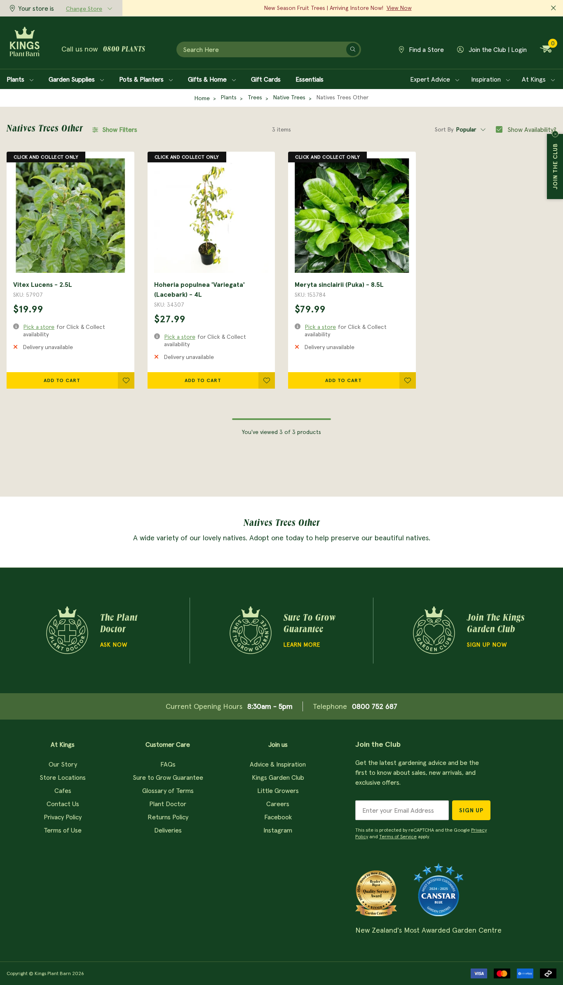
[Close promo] (553, 8)
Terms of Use (63, 830)
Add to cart (62, 380)
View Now (399, 8)
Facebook (278, 817)
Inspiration (486, 79)
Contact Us (63, 804)
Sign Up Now (487, 644)
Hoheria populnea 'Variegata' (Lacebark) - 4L (199, 289)
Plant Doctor (167, 804)
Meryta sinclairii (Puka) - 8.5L (339, 284)
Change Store (84, 8)
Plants (16, 79)
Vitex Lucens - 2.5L (42, 284)
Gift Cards (266, 79)
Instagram (277, 830)
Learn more (302, 644)
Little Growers (278, 790)
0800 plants (124, 50)
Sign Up (471, 810)
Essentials (310, 79)
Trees (255, 97)
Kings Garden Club (278, 777)
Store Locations (63, 777)
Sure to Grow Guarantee (168, 777)
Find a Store (425, 49)
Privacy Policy (63, 817)
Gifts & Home (208, 79)
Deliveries (168, 830)
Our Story (63, 764)
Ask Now (113, 644)
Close (555, 134)
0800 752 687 (374, 706)
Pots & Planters (142, 79)
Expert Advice (431, 79)
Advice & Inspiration (278, 764)
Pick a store (38, 327)
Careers (277, 804)
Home (202, 98)
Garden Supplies (72, 79)
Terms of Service (398, 836)
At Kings (534, 79)
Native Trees (289, 97)
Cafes (62, 790)
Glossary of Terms (168, 790)
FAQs (168, 764)
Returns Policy (168, 817)
